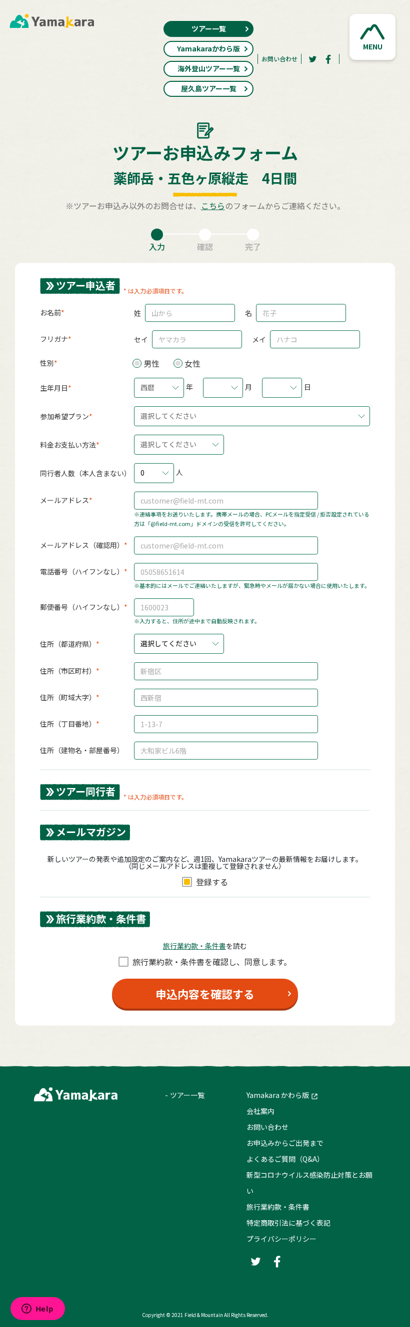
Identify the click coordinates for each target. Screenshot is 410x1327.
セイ (141, 339)
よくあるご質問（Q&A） (285, 1159)
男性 (152, 363)
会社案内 (260, 1111)
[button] (373, 37)
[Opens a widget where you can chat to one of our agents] (37, 1309)
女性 (192, 363)
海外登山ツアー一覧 (209, 68)
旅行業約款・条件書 (278, 1207)
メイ (259, 339)
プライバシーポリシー (281, 1239)
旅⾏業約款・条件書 (194, 946)
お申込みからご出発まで (285, 1143)
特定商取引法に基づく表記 (288, 1223)
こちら (213, 206)
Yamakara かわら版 (277, 1095)
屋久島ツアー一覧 (208, 88)
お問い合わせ (280, 58)
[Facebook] (329, 59)
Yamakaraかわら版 (208, 48)
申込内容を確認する (205, 994)
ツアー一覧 (209, 28)
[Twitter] (313, 59)
